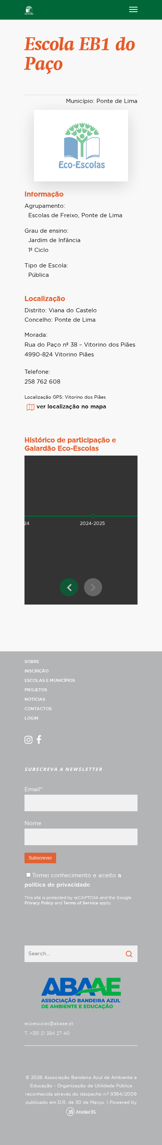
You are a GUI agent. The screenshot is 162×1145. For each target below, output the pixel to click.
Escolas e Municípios (49, 680)
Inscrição (36, 671)
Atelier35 (86, 1112)
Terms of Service (80, 903)
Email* (33, 789)
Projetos (35, 690)
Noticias (34, 699)
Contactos (38, 709)
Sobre (31, 662)
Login (31, 718)
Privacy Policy (38, 903)
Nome (32, 823)
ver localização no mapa (71, 407)
